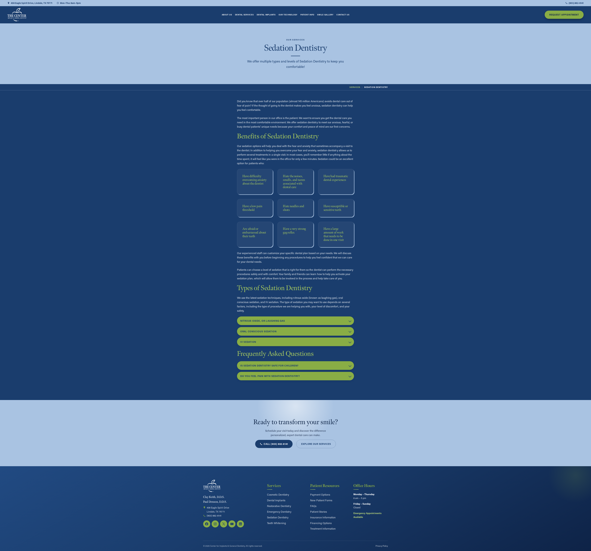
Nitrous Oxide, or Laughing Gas (262, 320)
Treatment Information (323, 528)
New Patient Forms (321, 500)
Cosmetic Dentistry (278, 494)
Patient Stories (318, 511)
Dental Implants (276, 500)
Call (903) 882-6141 (276, 443)
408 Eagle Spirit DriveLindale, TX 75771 (218, 509)
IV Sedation (248, 341)
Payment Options (320, 494)
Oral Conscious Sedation (258, 331)
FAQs (313, 506)
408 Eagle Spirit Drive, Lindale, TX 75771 (31, 3)
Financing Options (321, 523)
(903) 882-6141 (576, 3)
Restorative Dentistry (279, 506)
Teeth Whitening (276, 523)
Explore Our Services (316, 443)
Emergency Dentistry (279, 511)
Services (355, 87)
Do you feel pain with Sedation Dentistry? (270, 376)
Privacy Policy (382, 546)
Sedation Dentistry (277, 517)
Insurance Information (323, 517)
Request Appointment (564, 14)
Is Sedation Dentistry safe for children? (269, 365)
